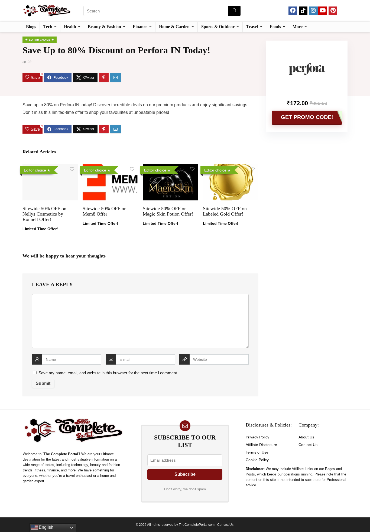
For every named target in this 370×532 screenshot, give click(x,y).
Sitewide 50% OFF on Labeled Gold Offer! (225, 211)
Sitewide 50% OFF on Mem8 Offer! (104, 211)
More (298, 26)
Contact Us (307, 444)
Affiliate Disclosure (261, 444)
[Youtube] (322, 10)
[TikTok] (303, 10)
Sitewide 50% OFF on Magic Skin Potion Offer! (168, 211)
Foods (275, 26)
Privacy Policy (257, 437)
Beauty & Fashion (104, 26)
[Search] (234, 11)
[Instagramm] (313, 10)
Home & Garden (174, 26)
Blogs (31, 26)
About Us (306, 437)
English (45, 527)
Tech (47, 26)
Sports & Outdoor (218, 26)
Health (70, 26)
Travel (252, 26)
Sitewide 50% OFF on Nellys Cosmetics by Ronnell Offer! (44, 214)
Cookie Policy (257, 460)
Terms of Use (257, 452)
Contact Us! (225, 525)
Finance (140, 26)
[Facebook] (292, 10)
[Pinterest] (333, 10)
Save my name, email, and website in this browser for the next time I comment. (108, 373)
